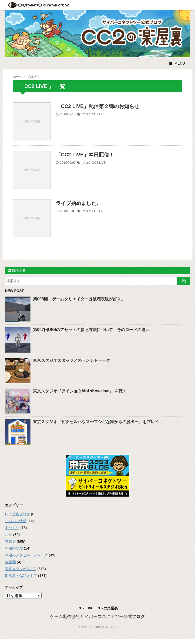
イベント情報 (15, 521)
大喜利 (10, 562)
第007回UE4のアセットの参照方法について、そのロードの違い (91, 329)
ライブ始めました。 (79, 203)
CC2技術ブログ (17, 514)
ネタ (8, 535)
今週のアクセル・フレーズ (26, 555)
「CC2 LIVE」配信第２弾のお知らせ (97, 106)
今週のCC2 (14, 548)
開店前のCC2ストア (21, 576)
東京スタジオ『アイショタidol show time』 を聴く (80, 391)
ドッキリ (12, 528)
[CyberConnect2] (38, 5)
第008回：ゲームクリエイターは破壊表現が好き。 (79, 299)
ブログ (86, 114)
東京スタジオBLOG (20, 569)
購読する (18, 270)
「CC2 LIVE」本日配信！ (85, 154)
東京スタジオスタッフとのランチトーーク (71, 360)
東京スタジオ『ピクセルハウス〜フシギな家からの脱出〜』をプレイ (96, 421)
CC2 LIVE (99, 114)
